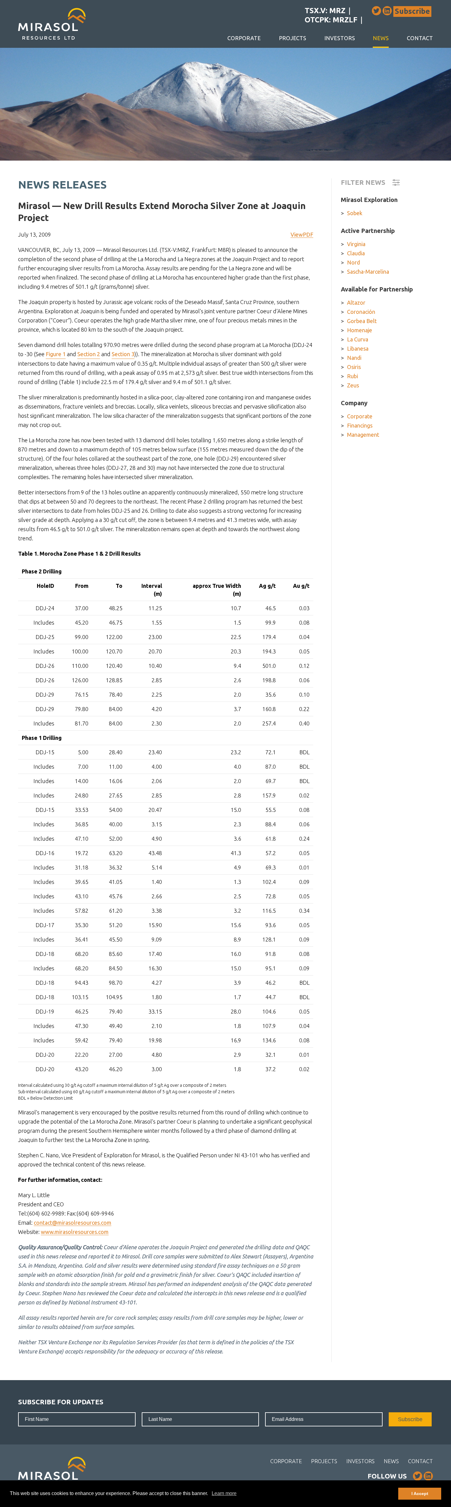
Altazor (356, 302)
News (381, 38)
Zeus (353, 385)
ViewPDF (302, 234)
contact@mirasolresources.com (72, 1223)
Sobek (354, 213)
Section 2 (88, 354)
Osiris (354, 367)
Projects (292, 38)
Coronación (361, 312)
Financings (359, 425)
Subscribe (412, 11)
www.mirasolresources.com (75, 1232)
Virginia (356, 244)
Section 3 (123, 354)
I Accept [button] (419, 1493)
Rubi (352, 376)
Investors (339, 38)
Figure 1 (56, 354)
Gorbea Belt (362, 321)
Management (363, 435)
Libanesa (357, 348)
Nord (353, 262)
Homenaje (359, 330)
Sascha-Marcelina (368, 271)
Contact (420, 38)
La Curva (357, 339)
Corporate (244, 38)
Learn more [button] (224, 1493)
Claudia (356, 253)
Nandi (354, 358)
